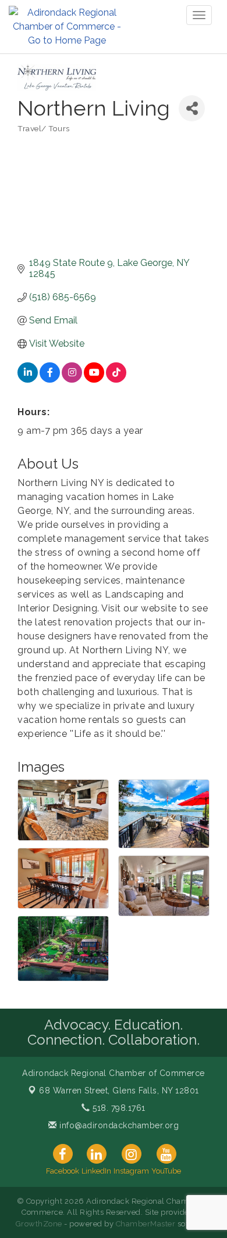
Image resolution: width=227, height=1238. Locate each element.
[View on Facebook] (50, 379)
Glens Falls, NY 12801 (119, 1090)
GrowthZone (39, 1223)
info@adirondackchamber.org (118, 1125)
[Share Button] (192, 108)
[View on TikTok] (116, 379)
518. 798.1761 (118, 1108)
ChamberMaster (146, 1223)
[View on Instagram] (72, 379)
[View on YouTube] (94, 379)
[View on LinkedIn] (27, 379)
